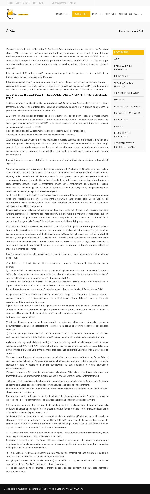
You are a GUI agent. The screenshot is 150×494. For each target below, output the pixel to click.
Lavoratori (132, 31)
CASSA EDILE (61, 14)
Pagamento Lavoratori (127, 113)
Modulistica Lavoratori (127, 106)
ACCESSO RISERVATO (129, 14)
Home (122, 31)
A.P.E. (116, 59)
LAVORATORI (80, 14)
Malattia (119, 99)
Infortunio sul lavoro (126, 93)
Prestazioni (121, 119)
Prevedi (118, 126)
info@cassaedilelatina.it (65, 3)
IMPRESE (96, 14)
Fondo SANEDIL (122, 76)
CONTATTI (111, 14)
